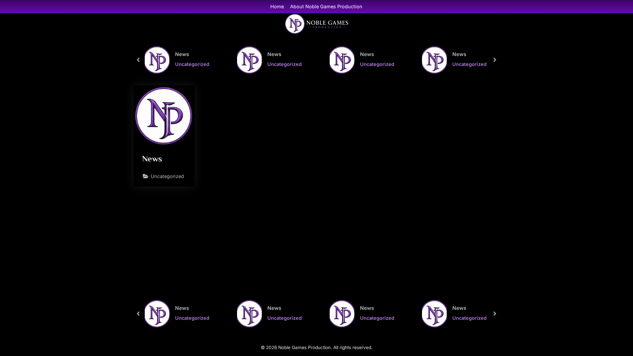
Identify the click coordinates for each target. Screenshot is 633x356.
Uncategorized (192, 64)
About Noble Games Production (326, 6)
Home (277, 6)
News (182, 54)
